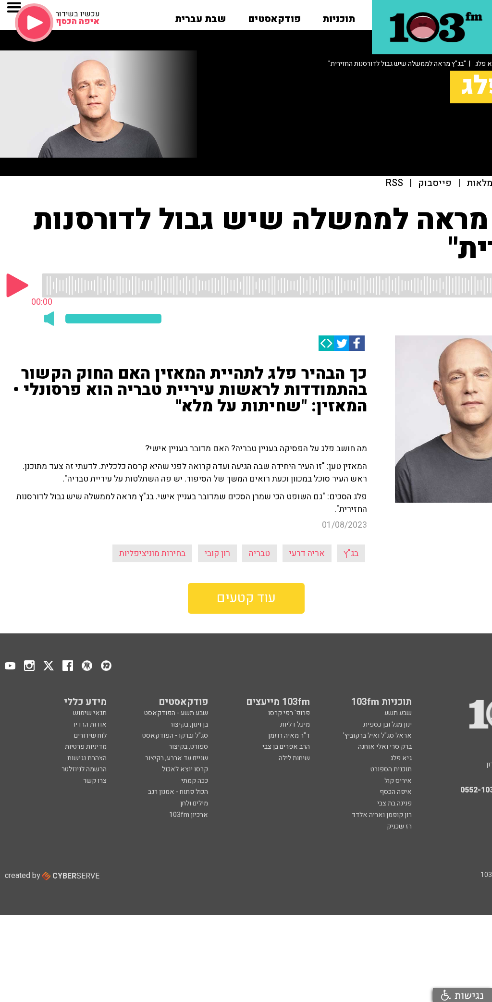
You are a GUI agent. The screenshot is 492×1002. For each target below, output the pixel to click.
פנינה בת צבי (394, 803)
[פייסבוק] (357, 343)
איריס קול (398, 780)
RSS (394, 183)
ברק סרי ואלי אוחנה (385, 746)
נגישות (467, 995)
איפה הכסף (396, 791)
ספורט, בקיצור (188, 746)
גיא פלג (401, 758)
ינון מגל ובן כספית (387, 724)
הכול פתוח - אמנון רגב (178, 791)
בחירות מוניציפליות (152, 553)
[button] (338, 16)
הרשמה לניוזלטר (84, 769)
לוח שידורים (90, 735)
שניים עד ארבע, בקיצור (176, 758)
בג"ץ (351, 553)
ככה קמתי (194, 780)
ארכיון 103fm (188, 814)
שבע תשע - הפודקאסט (176, 713)
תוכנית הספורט (391, 769)
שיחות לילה (294, 758)
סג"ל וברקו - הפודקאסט (175, 735)
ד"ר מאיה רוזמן (289, 735)
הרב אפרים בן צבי (286, 746)
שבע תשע (398, 713)
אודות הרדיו (90, 724)
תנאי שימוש (90, 713)
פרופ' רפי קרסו (289, 713)
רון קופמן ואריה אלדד (382, 814)
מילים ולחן (194, 803)
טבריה (259, 553)
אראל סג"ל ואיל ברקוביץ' (377, 735)
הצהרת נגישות (87, 758)
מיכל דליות (295, 724)
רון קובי (217, 553)
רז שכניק (399, 826)
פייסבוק (435, 183)
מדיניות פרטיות (86, 746)
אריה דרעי (307, 553)
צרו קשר (95, 780)
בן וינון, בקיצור (189, 724)
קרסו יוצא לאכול (185, 769)
